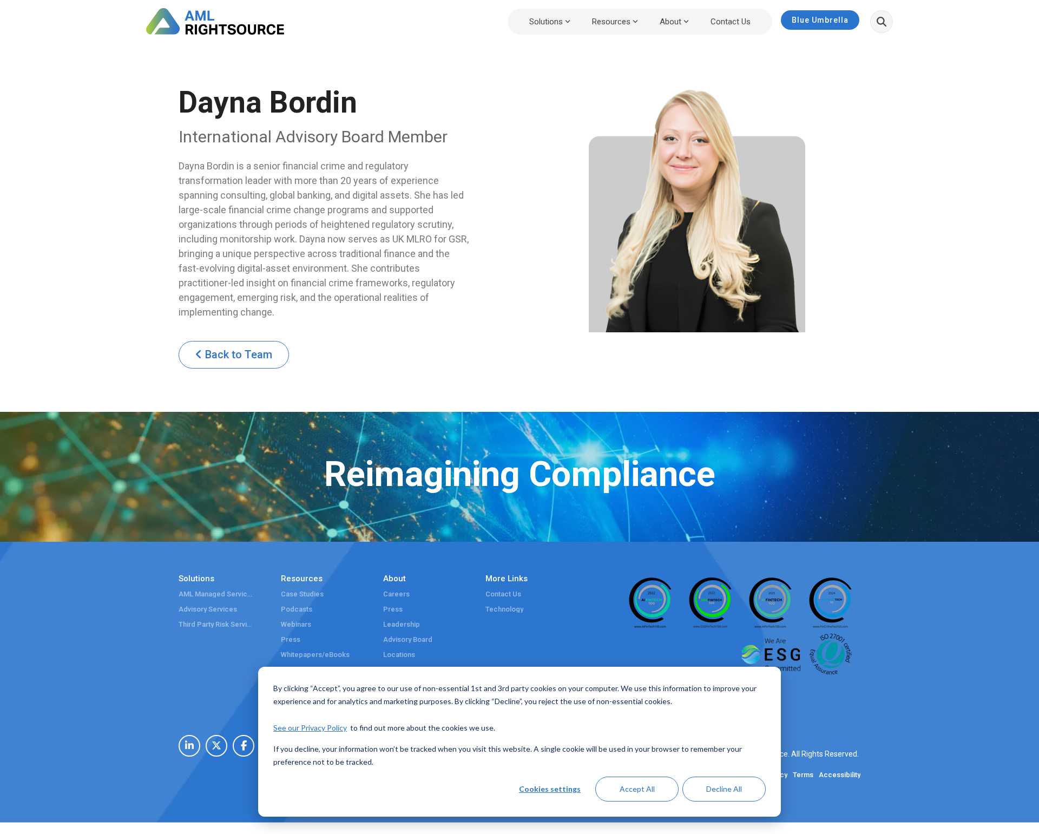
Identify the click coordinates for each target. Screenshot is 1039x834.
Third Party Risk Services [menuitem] (216, 624)
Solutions (546, 22)
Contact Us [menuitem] (503, 594)
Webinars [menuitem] (296, 624)
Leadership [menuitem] (401, 624)
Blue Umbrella (820, 20)
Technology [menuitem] (504, 609)
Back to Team (237, 354)
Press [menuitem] (290, 639)
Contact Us (731, 22)
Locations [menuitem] (399, 655)
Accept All (637, 788)
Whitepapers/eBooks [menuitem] (315, 655)
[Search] (881, 21)
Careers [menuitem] (396, 594)
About (670, 22)
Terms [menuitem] (803, 775)
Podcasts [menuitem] (296, 609)
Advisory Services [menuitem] (208, 609)
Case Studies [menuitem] (302, 594)
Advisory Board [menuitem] (407, 639)
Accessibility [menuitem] (839, 775)
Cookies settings (550, 788)
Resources (611, 22)
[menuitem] (189, 746)
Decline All (724, 788)
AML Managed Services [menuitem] (216, 594)
